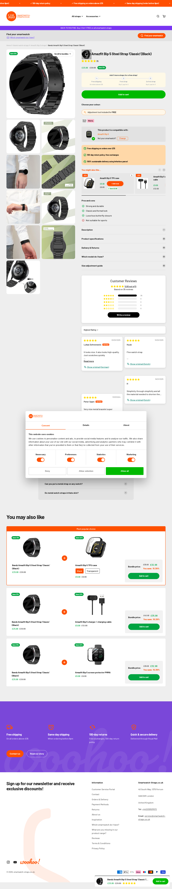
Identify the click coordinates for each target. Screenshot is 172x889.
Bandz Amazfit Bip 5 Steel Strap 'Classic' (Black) (66, 45)
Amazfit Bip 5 (103, 134)
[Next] (164, 170)
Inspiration (97, 819)
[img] (90, 340)
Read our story (37, 753)
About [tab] (126, 425)
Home (8, 45)
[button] (89, 60)
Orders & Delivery (100, 799)
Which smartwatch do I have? (22, 37)
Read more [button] (89, 361)
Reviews (96, 838)
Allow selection (86, 471)
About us (96, 814)
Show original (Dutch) (140, 364)
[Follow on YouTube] (15, 862)
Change (122, 138)
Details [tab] (86, 425)
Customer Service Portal (103, 789)
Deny (47, 471)
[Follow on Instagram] (8, 862)
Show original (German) (98, 367)
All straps (76, 16)
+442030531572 (149, 809)
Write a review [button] (123, 315)
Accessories (92, 16)
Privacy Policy (98, 848)
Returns (95, 809)
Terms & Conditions (101, 843)
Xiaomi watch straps (21, 45)
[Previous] (159, 170)
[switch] (71, 460)
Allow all (125, 471)
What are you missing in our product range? (105, 831)
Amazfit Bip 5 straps (38, 45)
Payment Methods (100, 804)
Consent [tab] (46, 425)
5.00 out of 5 (130, 286)
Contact (95, 794)
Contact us (15, 753)
